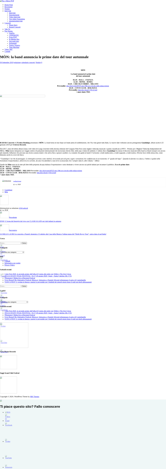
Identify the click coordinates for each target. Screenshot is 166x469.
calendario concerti (28, 62)
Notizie (7, 9)
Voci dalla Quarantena (17, 19)
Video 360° (9, 49)
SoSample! (13, 43)
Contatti (7, 51)
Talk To (7, 29)
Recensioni (8, 7)
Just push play (14, 41)
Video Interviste (14, 17)
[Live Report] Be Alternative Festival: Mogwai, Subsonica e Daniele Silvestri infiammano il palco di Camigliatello (45, 280)
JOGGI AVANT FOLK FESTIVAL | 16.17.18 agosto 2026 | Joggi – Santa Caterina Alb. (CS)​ (38, 276)
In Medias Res (14, 39)
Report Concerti (14, 27)
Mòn (6, 192)
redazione (17, 62)
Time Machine (14, 47)
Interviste (8, 11)
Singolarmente (14, 15)
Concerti (8, 23)
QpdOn (11, 33)
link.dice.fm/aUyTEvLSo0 (87, 90)
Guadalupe (8, 190)
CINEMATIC (14, 35)
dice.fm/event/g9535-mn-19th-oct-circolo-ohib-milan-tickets (87, 86)
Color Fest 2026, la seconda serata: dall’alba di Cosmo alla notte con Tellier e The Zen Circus (38, 274)
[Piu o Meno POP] (7, 1)
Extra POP (13, 37)
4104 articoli (23, 208)
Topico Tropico (14, 45)
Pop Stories (9, 31)
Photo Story (13, 25)
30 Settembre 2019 (6, 62)
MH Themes (34, 397)
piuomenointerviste (16, 21)
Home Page (9, 5)
